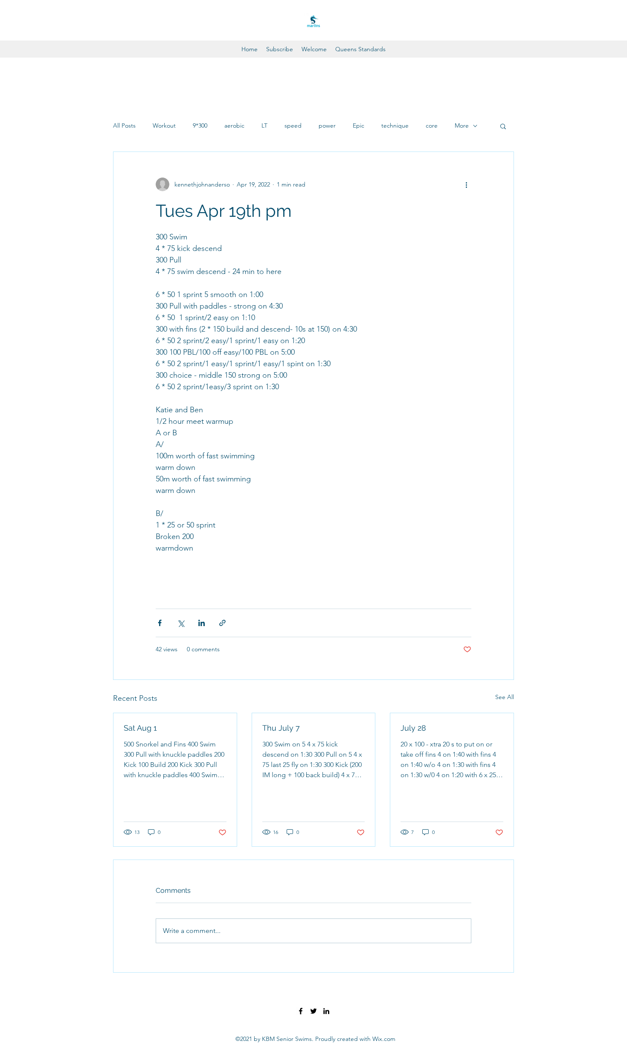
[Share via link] (222, 623)
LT (264, 125)
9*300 (200, 125)
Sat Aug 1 (140, 727)
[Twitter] (313, 1011)
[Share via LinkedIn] (201, 623)
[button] (503, 125)
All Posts (124, 125)
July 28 (413, 727)
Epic (358, 125)
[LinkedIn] (326, 1011)
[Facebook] (300, 1011)
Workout (164, 125)
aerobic (234, 125)
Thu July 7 (281, 727)
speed (293, 125)
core (432, 125)
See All (504, 697)
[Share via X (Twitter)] (181, 623)
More (462, 125)
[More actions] (466, 184)
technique (395, 125)
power (327, 125)
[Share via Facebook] (160, 623)
